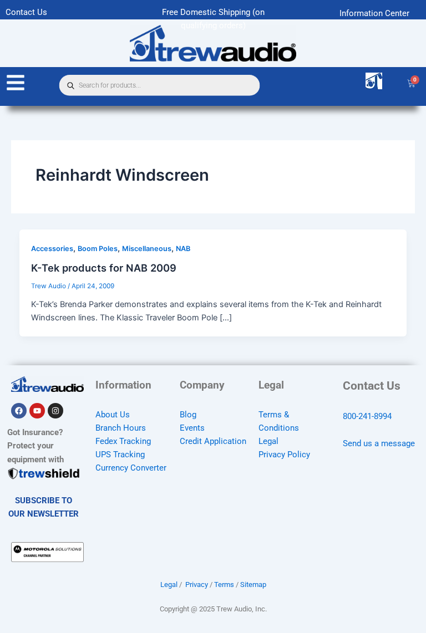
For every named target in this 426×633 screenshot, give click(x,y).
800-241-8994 (367, 416)
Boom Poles (98, 248)
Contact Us (26, 12)
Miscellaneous (146, 248)
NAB (183, 248)
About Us (112, 415)
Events (192, 428)
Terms (224, 584)
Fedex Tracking (123, 441)
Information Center (374, 13)
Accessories (52, 248)
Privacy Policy (284, 455)
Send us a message (379, 443)
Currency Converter (130, 468)
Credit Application (213, 441)
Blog (188, 415)
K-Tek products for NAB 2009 (103, 268)
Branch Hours (120, 428)
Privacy (196, 584)
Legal (268, 441)
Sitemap (253, 584)
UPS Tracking (120, 455)
